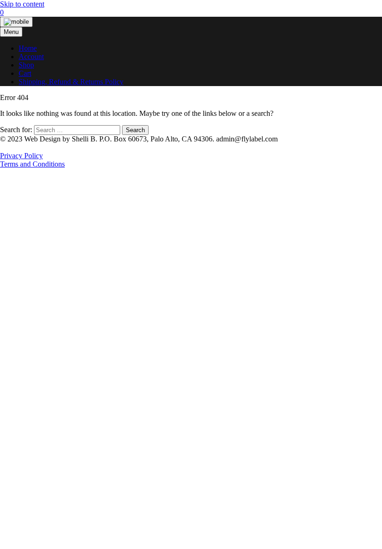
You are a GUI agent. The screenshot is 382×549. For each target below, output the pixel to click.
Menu (11, 31)
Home (28, 48)
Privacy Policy (21, 156)
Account (31, 56)
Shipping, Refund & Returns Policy (71, 82)
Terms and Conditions (32, 164)
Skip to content (22, 4)
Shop (26, 65)
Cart (25, 73)
